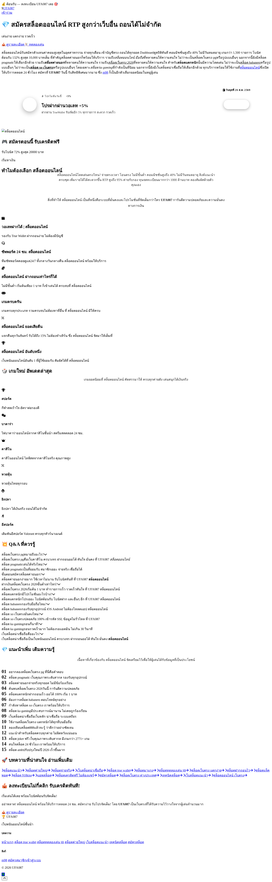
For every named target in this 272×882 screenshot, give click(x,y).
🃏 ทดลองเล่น (34, 44)
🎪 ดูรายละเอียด (13, 44)
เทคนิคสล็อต (118, 842)
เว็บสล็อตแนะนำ (97, 842)
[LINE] (3, 874)
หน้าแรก (8, 842)
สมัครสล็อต (136, 842)
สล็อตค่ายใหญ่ (75, 842)
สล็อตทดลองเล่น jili (50, 842)
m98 (105, 72)
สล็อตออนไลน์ (250, 67)
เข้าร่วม (7, 12)
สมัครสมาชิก (17, 860)
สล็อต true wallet (25, 842)
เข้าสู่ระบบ (33, 860)
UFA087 (8, 8)
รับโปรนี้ (238, 104)
